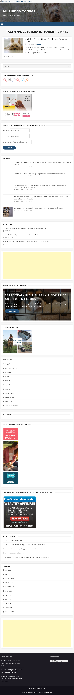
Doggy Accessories (11, 364)
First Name (6, 130)
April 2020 (8, 574)
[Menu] (2, 24)
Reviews (7, 389)
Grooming (8, 372)
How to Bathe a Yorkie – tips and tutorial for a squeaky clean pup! (34, 185)
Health (7, 376)
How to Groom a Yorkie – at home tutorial (27, 162)
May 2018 (8, 599)
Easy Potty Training (11, 368)
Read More (7, 56)
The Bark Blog (9, 393)
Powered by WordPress (29, 692)
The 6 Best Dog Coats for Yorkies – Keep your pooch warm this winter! (27, 241)
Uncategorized (9, 397)
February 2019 (9, 578)
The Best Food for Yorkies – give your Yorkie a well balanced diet (34, 196)
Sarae (39, 44)
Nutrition (7, 381)
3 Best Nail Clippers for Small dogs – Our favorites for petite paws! (25, 228)
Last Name (6, 136)
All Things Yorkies (18, 11)
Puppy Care (8, 385)
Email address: (7, 142)
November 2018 (10, 587)
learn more (12, 311)
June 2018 (8, 595)
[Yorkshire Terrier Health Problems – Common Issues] (13, 45)
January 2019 (9, 583)
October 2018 (9, 591)
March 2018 (8, 608)
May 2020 (8, 570)
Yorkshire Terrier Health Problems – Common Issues (46, 40)
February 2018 (9, 612)
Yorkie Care (8, 402)
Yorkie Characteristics (11, 406)
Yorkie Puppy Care (19, 208)
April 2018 (8, 603)
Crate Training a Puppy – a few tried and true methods (21, 235)
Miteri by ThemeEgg (45, 692)
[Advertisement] (37, 265)
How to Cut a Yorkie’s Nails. (22, 174)
